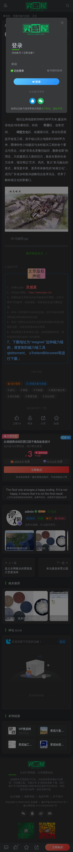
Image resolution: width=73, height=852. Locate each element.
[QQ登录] (32, 101)
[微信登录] (41, 101)
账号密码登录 (54, 70)
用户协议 (46, 108)
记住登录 (19, 70)
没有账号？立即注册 (22, 52)
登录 (38, 82)
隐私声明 (57, 108)
